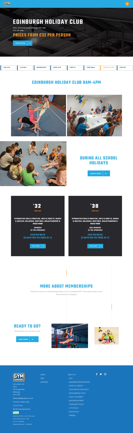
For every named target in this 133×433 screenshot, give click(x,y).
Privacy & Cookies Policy (21, 402)
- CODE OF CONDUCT (75, 386)
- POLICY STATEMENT (75, 397)
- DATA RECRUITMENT (76, 400)
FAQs (42, 378)
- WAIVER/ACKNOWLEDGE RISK (79, 382)
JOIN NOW (44, 382)
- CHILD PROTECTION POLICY (78, 389)
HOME (43, 374)
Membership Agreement (21, 409)
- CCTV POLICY (73, 408)
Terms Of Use (18, 405)
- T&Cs (70, 378)
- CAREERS (71, 415)
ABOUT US (72, 374)
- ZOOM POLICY (73, 412)
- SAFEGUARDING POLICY (77, 393)
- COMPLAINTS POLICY (76, 404)
